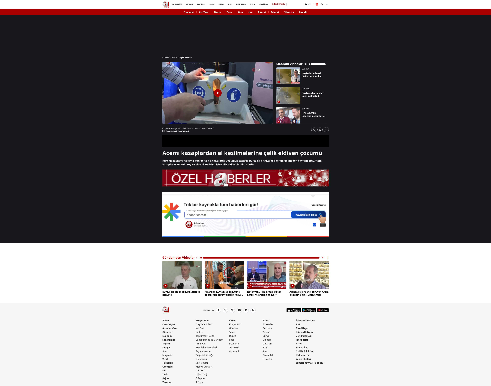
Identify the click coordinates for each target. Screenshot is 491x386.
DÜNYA (221, 4)
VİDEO (252, 4)
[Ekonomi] (295, 4)
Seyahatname (203, 351)
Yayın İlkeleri (303, 358)
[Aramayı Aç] (321, 4)
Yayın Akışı (302, 347)
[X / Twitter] (225, 310)
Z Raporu (201, 378)
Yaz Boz (200, 328)
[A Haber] (165, 4)
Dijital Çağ (201, 374)
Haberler (165, 58)
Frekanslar (302, 339)
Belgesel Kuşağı (204, 355)
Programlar (189, 12)
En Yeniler (268, 324)
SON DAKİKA (177, 4)
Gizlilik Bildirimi (304, 351)
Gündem (217, 12)
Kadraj (199, 332)
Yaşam (229, 12)
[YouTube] (239, 310)
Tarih (165, 374)
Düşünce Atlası (204, 324)
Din (164, 370)
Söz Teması (202, 362)
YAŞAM (211, 4)
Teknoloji (275, 12)
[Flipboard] (246, 310)
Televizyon (289, 12)
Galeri (266, 320)
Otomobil (303, 12)
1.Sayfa (199, 382)
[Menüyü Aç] (326, 4)
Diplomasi (201, 358)
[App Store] (294, 310)
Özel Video (203, 12)
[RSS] (253, 310)
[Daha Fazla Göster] (326, 129)
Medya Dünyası (204, 366)
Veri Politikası (304, 335)
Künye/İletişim (304, 332)
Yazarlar (167, 382)
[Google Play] (309, 310)
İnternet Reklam (305, 320)
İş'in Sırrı (200, 370)
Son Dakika (168, 339)
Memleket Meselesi (206, 347)
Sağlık (165, 378)
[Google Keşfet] (245, 214)
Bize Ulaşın (302, 328)
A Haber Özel (169, 328)
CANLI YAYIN (280, 4)
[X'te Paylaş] (313, 129)
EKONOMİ (201, 4)
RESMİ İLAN (263, 4)
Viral (165, 358)
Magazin (167, 355)
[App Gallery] (323, 310)
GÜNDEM (189, 4)
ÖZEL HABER (241, 4)
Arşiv (299, 343)
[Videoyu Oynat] (218, 93)
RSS (298, 324)
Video (165, 320)
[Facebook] (218, 310)
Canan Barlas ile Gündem (209, 339)
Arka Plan (201, 343)
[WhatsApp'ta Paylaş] (320, 129)
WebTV (174, 58)
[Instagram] (232, 310)
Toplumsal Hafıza (205, 335)
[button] (323, 257)
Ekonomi (262, 12)
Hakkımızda (302, 355)
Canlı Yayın (168, 324)
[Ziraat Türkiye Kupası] (317, 4)
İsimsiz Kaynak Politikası (310, 362)
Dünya (240, 12)
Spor (251, 12)
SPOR (230, 4)
